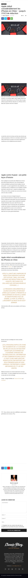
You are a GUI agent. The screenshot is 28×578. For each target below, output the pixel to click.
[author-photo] (14, 481)
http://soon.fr (14, 484)
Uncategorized (8, 1)
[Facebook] (2, 18)
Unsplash (3, 380)
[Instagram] (9, 569)
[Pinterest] (8, 18)
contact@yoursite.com (16, 565)
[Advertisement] (14, 45)
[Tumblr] (19, 569)
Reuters (10, 266)
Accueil (2, 1)
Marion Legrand (6, 15)
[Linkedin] (12, 569)
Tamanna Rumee (18, 378)
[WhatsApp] (11, 18)
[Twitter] (5, 18)
